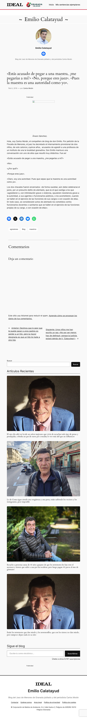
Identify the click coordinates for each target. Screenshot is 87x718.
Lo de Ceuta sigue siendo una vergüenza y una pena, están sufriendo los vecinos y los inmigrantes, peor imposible (42, 500)
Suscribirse (72, 653)
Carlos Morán (28, 88)
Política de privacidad (52, 702)
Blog (23, 229)
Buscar (9, 361)
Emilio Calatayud (43, 19)
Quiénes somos (26, 702)
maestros (32, 229)
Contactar (14, 702)
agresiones (14, 229)
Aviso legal (38, 702)
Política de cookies (69, 702)
